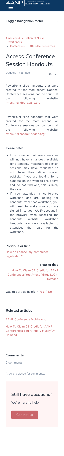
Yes (41, 291)
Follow (52, 74)
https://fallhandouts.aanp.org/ (26, 134)
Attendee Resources (42, 46)
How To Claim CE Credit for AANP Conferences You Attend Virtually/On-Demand (32, 275)
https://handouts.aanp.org (23, 102)
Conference (17, 46)
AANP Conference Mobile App (26, 319)
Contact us (24, 415)
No (50, 291)
